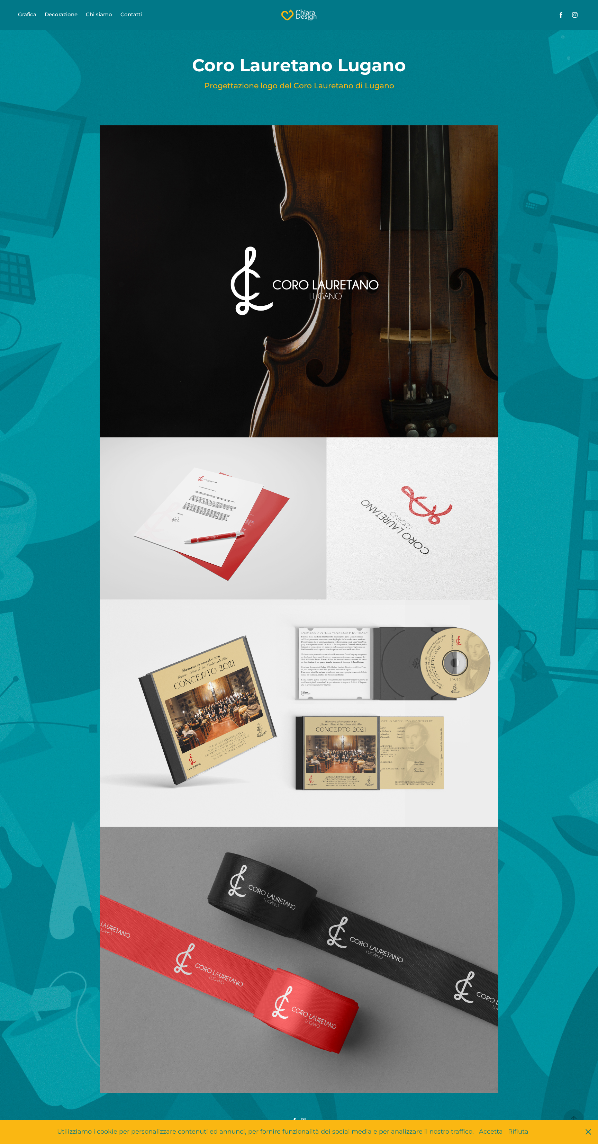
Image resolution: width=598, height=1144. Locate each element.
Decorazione (61, 14)
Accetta (491, 1132)
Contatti (131, 14)
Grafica (27, 14)
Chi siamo (99, 14)
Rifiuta (518, 1132)
